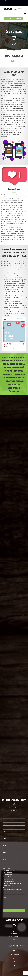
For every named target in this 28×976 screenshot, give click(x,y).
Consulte (14, 391)
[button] (13, 18)
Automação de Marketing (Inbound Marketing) (12, 883)
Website (4, 838)
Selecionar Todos (7, 868)
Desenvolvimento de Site (8, 879)
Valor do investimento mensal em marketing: (13, 889)
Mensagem (5, 897)
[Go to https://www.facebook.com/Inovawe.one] (14, 959)
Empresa (5, 831)
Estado (5, 859)
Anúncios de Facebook (8, 872)
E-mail (4, 824)
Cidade (5, 852)
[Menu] (25, 14)
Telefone (5, 845)
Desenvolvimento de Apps (9, 887)
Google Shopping (7, 876)
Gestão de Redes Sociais (8, 885)
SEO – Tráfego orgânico (8, 877)
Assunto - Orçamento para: (9, 866)
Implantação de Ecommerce (9, 881)
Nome (4, 817)
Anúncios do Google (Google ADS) (10, 870)
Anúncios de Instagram (8, 874)
